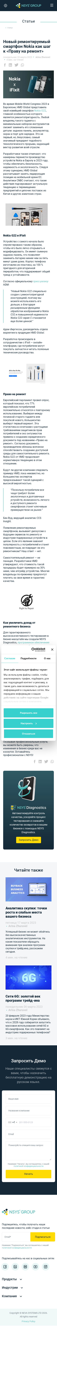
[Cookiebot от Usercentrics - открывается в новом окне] (33, 649)
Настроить (27, 723)
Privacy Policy (28, 1321)
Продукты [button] (10, 1279)
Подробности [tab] (28, 658)
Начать (28, 1173)
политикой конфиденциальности (28, 1166)
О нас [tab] (47, 658)
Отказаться (28, 733)
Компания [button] (10, 1296)
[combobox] (12, 1122)
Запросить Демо (28, 839)
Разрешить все (28, 713)
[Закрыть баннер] (52, 649)
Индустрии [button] (10, 1287)
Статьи (10, 28)
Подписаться (43, 1236)
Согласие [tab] (9, 658)
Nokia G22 (40, 110)
